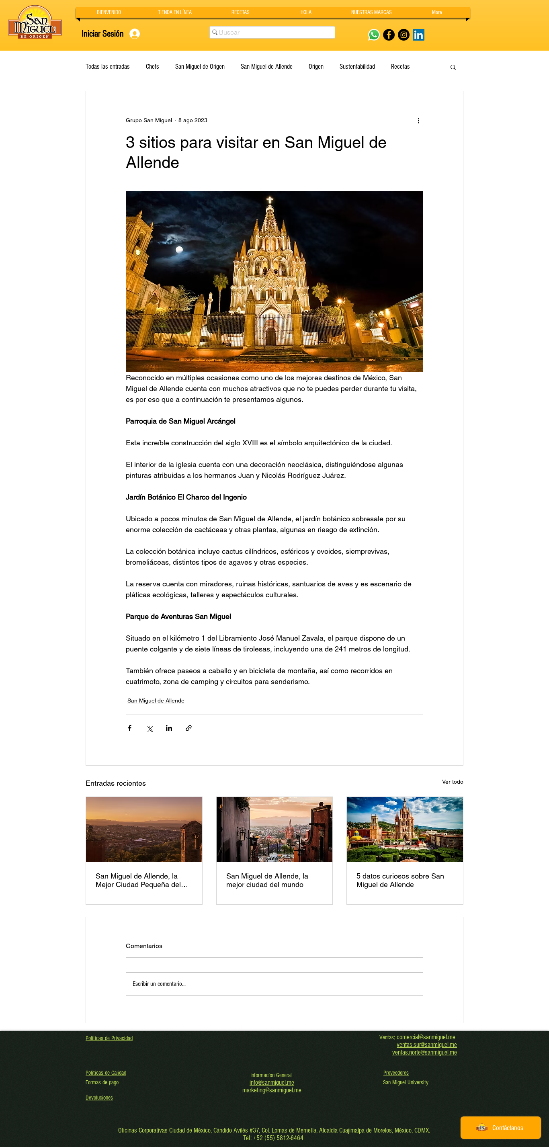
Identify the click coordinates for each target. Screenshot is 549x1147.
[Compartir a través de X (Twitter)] (149, 728)
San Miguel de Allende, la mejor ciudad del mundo (267, 880)
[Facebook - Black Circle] (389, 35)
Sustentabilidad (357, 66)
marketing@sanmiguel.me (271, 1090)
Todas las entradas (108, 66)
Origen (316, 66)
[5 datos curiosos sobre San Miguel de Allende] (405, 829)
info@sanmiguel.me (272, 1082)
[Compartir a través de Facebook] (129, 728)
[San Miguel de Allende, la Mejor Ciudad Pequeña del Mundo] (144, 829)
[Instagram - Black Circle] (404, 35)
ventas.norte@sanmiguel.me (424, 1052)
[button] (371, 12)
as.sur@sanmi (423, 1045)
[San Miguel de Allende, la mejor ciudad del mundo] (275, 829)
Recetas (400, 66)
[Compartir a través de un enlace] (189, 728)
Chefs (152, 66)
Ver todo (452, 781)
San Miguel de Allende (267, 66)
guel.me (448, 1045)
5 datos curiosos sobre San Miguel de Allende (400, 880)
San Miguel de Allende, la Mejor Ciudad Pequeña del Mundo (138, 880)
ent (403, 1045)
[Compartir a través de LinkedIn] (169, 728)
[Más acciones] (418, 120)
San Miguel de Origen (200, 66)
